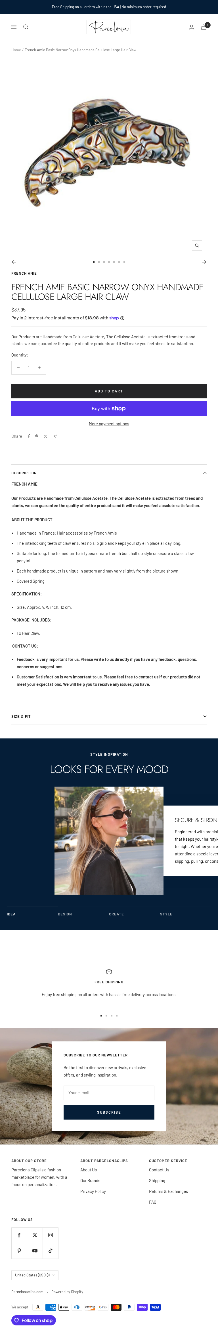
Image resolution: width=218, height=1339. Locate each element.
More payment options (109, 423)
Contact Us (159, 1169)
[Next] (204, 262)
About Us (88, 1169)
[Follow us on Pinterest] (19, 1251)
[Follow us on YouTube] (35, 1251)
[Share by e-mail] (55, 436)
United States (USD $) (32, 1275)
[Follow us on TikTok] (50, 1251)
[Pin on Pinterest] (36, 436)
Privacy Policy (93, 1191)
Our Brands (90, 1180)
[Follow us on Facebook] (19, 1235)
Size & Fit (21, 716)
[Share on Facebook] (29, 436)
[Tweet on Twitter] (45, 436)
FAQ (152, 1202)
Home (16, 50)
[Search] (25, 26)
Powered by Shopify (67, 1291)
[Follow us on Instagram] (50, 1235)
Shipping (157, 1180)
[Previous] (13, 262)
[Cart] (204, 27)
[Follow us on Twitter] (35, 1235)
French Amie (24, 273)
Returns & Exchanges (168, 1191)
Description (24, 473)
